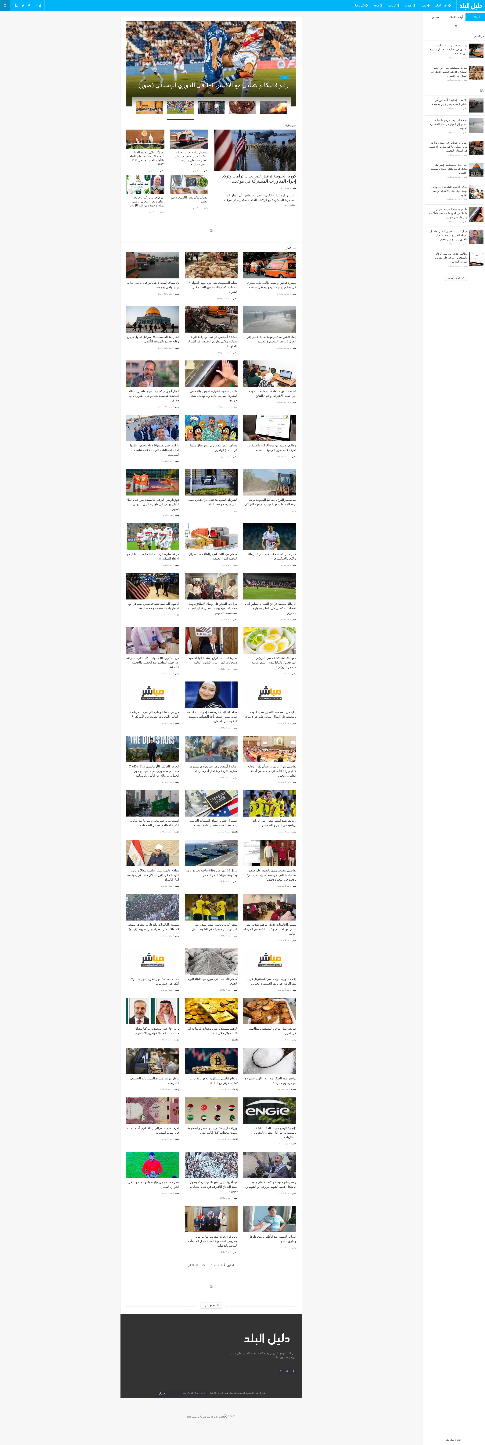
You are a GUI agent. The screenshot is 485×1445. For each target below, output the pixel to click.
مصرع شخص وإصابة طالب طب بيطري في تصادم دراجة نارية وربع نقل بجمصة (448, 49)
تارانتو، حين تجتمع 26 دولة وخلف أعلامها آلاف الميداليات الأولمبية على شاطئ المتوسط (154, 450)
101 (198, 1265)
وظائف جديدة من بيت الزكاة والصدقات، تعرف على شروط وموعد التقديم (450, 257)
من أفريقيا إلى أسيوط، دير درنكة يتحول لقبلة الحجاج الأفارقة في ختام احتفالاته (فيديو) (213, 1187)
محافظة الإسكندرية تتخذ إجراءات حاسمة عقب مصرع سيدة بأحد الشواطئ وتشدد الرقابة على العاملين (212, 716)
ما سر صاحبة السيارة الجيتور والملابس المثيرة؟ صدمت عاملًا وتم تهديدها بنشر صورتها (448, 213)
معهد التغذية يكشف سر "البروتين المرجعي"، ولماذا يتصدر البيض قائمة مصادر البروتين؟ (274, 662)
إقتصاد (409, 5)
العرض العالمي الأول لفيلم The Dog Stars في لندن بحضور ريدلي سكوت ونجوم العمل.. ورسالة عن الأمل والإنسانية (154, 771)
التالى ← (189, 1265)
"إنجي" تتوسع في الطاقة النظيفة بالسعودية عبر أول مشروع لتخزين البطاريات (275, 1132)
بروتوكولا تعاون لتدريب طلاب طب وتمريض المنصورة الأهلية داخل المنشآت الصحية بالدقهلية (213, 1241)
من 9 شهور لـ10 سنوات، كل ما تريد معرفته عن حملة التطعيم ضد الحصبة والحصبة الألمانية (152, 662)
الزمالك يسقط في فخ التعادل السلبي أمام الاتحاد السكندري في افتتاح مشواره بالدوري (270, 608)
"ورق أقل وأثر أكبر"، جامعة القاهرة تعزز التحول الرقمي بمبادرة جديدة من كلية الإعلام (147, 201)
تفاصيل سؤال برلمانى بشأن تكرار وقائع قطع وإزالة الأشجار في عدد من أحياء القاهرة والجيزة (272, 771)
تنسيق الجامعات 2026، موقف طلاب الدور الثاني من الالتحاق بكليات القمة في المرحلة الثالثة (269, 929)
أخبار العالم (441, 5)
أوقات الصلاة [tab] (456, 17)
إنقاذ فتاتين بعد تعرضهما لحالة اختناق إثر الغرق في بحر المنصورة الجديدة (448, 124)
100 (204, 1265)
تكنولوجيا (360, 5)
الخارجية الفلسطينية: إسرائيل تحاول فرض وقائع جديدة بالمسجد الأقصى (449, 168)
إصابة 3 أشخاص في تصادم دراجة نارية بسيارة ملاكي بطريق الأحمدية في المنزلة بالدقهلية (448, 146)
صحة (377, 5)
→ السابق (232, 1265)
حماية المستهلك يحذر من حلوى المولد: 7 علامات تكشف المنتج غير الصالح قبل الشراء (448, 71)
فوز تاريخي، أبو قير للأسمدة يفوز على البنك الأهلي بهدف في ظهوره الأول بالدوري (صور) (152, 504)
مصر (424, 5)
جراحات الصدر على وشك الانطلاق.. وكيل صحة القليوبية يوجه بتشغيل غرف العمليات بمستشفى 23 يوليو (212, 608)
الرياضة (392, 5)
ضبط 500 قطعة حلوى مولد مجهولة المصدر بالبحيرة (252, 85)
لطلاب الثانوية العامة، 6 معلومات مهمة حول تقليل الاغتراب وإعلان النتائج (449, 191)
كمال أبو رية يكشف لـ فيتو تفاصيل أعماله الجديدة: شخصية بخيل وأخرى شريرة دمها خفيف (448, 235)
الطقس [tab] (436, 17)
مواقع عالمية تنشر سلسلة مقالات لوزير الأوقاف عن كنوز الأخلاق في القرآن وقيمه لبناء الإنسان (153, 875)
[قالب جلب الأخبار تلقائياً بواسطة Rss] (207, 1416)
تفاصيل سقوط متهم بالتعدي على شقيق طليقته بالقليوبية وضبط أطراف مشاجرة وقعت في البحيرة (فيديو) (271, 875)
